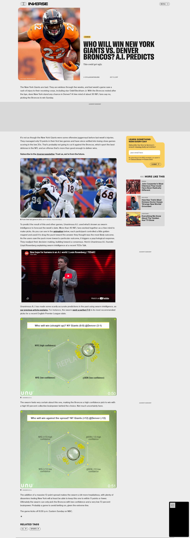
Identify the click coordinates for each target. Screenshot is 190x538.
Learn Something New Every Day (140, 140)
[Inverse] (38, 3)
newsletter (45, 154)
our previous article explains (34, 310)
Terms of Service (136, 159)
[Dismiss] (186, 503)
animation (58, 231)
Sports (34, 529)
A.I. (23, 529)
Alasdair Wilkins (93, 77)
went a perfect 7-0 (81, 310)
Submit (154, 164)
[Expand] (171, 503)
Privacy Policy (148, 159)
